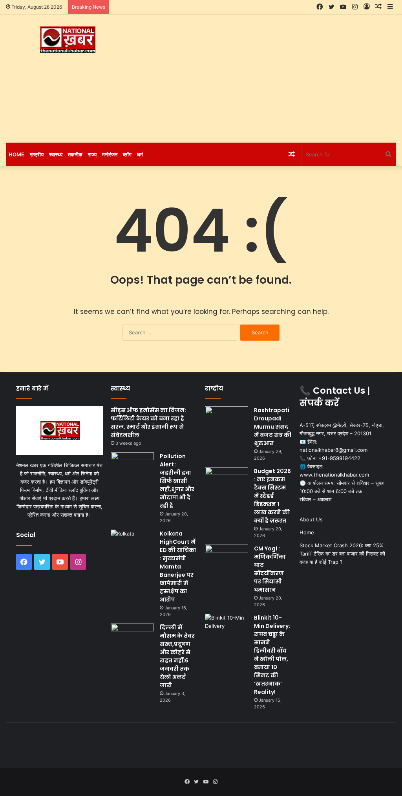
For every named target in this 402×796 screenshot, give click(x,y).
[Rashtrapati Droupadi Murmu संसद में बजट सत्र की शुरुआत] (226, 421)
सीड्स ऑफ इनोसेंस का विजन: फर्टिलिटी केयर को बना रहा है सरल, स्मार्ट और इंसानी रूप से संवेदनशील (148, 422)
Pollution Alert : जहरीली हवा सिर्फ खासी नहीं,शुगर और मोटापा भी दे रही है (177, 481)
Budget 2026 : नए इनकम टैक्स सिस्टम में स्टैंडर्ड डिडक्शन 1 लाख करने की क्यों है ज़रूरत (272, 496)
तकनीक (75, 154)
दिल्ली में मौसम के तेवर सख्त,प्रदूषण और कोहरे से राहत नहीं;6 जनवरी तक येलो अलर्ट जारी (177, 656)
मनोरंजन (109, 154)
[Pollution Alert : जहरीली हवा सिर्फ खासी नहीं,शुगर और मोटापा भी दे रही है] (132, 467)
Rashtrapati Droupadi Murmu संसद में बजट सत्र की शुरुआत (272, 426)
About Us (311, 519)
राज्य (92, 154)
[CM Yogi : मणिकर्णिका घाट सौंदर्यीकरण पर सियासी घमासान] (226, 559)
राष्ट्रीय (37, 154)
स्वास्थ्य (55, 154)
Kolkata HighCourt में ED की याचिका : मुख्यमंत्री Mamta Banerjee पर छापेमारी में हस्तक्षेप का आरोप (178, 566)
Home (16, 154)
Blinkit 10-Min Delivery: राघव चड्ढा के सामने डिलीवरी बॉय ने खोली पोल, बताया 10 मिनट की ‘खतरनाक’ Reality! (272, 655)
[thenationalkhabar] (67, 40)
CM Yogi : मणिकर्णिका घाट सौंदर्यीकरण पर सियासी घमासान (270, 569)
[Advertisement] (271, 77)
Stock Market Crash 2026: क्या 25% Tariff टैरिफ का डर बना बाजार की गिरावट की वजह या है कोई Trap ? (342, 553)
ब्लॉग (127, 154)
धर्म (140, 154)
